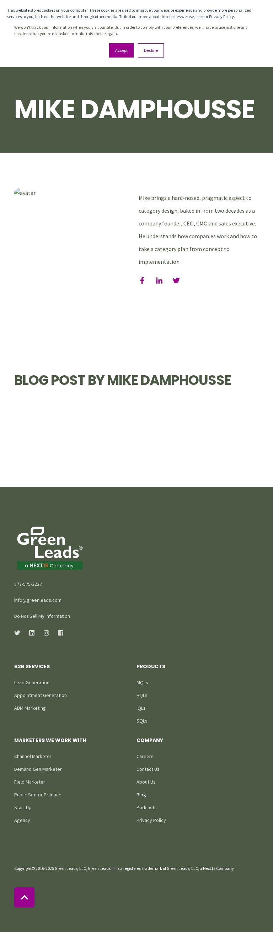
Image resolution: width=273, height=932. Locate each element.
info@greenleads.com (37, 600)
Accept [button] (121, 50)
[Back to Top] (24, 897)
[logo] (49, 548)
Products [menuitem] (150, 667)
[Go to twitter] (174, 280)
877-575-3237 (28, 584)
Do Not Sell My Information (42, 616)
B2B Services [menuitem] (32, 667)
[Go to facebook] (145, 280)
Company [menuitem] (149, 741)
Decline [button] (151, 50)
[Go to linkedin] (159, 280)
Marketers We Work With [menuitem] (50, 741)
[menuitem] (31, 682)
